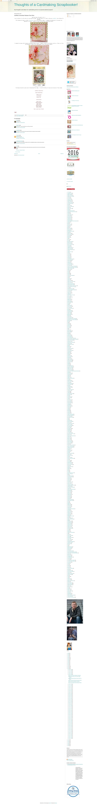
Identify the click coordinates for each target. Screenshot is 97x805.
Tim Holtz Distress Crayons (71, 560)
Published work (69, 462)
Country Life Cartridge (70, 275)
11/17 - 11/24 (70, 685)
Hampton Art (69, 355)
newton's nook (69, 424)
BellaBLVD (68, 230)
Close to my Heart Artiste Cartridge (72, 267)
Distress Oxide (69, 301)
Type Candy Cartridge (70, 571)
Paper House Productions (71, 435)
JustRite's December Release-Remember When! (75, 680)
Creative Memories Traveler (71, 286)
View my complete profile (70, 760)
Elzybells (68, 315)
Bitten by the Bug (69, 234)
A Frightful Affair (69, 200)
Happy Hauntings (69, 359)
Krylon (68, 395)
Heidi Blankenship (38, 92)
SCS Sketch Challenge (70, 487)
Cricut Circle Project (70, 288)
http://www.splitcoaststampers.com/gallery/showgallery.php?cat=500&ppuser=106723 (75, 764)
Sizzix (68, 501)
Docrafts (68, 303)
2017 (68, 663)
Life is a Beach (69, 399)
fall (67, 322)
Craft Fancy (69, 278)
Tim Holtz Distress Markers (71, 561)
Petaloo (68, 449)
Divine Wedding (69, 302)
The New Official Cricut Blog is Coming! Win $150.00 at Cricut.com (77, 106)
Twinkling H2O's (69, 570)
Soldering (68, 507)
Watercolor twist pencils (70, 580)
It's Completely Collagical (70, 181)
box (67, 238)
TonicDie (68, 565)
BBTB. (68, 227)
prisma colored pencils (70, 458)
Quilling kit (68, 468)
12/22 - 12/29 (70, 670)
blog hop (68, 236)
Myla (68, 418)
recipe (68, 471)
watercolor (68, 579)
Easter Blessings (69, 311)
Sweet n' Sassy (69, 539)
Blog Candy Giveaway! (75, 110)
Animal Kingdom (69, 214)
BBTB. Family (69, 228)
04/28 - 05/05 (70, 719)
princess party (69, 457)
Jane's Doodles (69, 384)
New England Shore (70, 423)
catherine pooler (69, 251)
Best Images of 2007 (70, 231)
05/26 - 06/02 (70, 714)
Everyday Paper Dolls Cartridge (71, 318)
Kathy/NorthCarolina (19, 141)
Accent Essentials (69, 203)
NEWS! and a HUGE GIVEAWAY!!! (76, 115)
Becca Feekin (69, 229)
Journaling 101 (69, 387)
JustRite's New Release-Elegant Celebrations (74, 675)
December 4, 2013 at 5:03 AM (20, 143)
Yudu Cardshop (69, 596)
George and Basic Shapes (71, 338)
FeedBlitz (71, 61)
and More (68, 213)
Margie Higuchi (39, 106)
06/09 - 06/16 (70, 712)
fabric (68, 321)
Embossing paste (69, 317)
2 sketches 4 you (69, 193)
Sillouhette (68, 498)
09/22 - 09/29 (70, 694)
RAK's (68, 470)
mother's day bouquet (70, 414)
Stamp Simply (69, 523)
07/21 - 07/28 (70, 705)
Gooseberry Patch (69, 348)
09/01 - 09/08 (70, 698)
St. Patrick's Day (69, 522)
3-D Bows (68, 197)
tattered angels (69, 547)
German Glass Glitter (70, 340)
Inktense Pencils (69, 381)
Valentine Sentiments (70, 573)
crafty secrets (69, 280)
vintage (68, 576)
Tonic (68, 564)
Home (39, 153)
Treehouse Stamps (70, 568)
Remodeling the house (70, 472)
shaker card (69, 492)
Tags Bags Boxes (69, 546)
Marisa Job (39, 97)
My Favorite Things (70, 417)
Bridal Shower (69, 242)
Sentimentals (69, 490)
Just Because (69, 390)
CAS (68, 250)
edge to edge (69, 313)
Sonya (17, 120)
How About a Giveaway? (75, 95)
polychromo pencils (70, 453)
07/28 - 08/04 (70, 704)
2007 (68, 745)
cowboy (68, 276)
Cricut (68, 287)
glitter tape (68, 346)
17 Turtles (68, 192)
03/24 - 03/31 (70, 725)
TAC (68, 544)
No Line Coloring (69, 425)
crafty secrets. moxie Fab (70, 281)
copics (68, 273)
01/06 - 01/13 (70, 738)
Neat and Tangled (69, 421)
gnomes (68, 347)
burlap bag (68, 245)
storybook (68, 531)
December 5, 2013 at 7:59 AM (20, 150)
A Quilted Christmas (70, 202)
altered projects (69, 208)
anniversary (69, 215)
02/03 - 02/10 (70, 733)
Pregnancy (68, 454)
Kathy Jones (38, 104)
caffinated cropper (69, 247)
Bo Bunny (68, 237)
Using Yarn (68, 572)
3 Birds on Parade (69, 195)
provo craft (68, 460)
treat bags (68, 567)
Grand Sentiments (69, 350)
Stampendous (69, 524)
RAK (68, 469)
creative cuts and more (70, 283)
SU (67, 533)
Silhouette (68, 497)
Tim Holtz (68, 559)
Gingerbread (69, 343)
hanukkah (68, 357)
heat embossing (69, 360)
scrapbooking (69, 486)
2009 (68, 743)
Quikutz (68, 467)
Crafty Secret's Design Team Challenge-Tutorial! (74, 682)
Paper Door (69, 434)
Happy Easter (69, 358)
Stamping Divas (69, 527)
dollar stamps (69, 305)
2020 (68, 660)
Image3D (68, 375)
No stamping (69, 426)
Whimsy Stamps (69, 583)
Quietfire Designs (69, 466)
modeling (68, 412)
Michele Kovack (39, 105)
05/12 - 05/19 (70, 717)
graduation (68, 349)
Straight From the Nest (70, 532)
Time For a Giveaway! (75, 120)
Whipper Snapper (69, 584)
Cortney (68, 274)
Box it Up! (68, 239)
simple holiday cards (70, 500)
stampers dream (69, 525)
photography (69, 450)
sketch (68, 502)
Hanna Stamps (69, 356)
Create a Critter (69, 282)
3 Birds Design (69, 194)
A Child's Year (69, 199)
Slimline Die (69, 504)
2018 (68, 662)
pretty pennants (69, 455)
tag (67, 545)
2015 (68, 666)
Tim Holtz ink (69, 562)
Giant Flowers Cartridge (70, 342)
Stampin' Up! (69, 526)
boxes (68, 240)
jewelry (68, 385)
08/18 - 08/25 (70, 700)
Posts (69, 15)
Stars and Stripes (69, 528)
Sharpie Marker (69, 494)
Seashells (68, 488)
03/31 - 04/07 (70, 724)
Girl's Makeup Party (70, 344)
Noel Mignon (69, 428)
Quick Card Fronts (69, 464)
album (68, 204)
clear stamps (69, 265)
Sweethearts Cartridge (70, 541)
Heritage (68, 363)
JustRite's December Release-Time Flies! (74, 681)
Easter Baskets (69, 310)
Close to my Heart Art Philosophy (71, 266)
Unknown (17, 135)
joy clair (68, 388)
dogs (68, 304)
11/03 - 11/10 (70, 687)
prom (68, 459)
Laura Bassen (69, 396)
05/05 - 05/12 (70, 718)
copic (68, 271)
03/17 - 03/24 (70, 726)
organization (69, 430)
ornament (68, 431)
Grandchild (68, 351)
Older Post (62, 153)
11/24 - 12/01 (70, 684)
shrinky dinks (69, 496)
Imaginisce (68, 377)
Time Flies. (31, 20)
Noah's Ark (68, 427)
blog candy (68, 235)
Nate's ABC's (69, 420)
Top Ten (68, 566)
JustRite (68, 392)
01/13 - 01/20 (70, 737)
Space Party (69, 510)
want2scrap (69, 578)
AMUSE (68, 212)
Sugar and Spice (69, 535)
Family (68, 323)
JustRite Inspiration (39, 90)
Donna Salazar (69, 306)
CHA (68, 252)
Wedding (68, 581)
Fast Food (68, 324)
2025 (68, 654)
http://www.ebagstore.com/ (20, 137)
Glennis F (17, 125)
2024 (68, 655)
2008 (68, 744)
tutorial (68, 569)
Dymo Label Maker (70, 308)
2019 (68, 661)
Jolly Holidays (69, 386)
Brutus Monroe (69, 243)
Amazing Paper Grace (70, 210)
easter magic (69, 312)
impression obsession (70, 378)
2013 (68, 668)
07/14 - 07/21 (70, 706)
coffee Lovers (69, 269)
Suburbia (68, 534)
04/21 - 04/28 (70, 720)
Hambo (68, 354)
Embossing (69, 316)
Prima (68, 456)
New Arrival (69, 422)
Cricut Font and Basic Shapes (71, 289)
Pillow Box (68, 451)
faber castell (69, 320)
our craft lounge (69, 432)
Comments (69, 16)
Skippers (68, 503)
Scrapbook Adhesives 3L (70, 485)
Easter (68, 309)
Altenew (68, 207)
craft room (68, 279)
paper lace (68, 436)
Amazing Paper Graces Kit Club (71, 211)
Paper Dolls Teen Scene (70, 433)
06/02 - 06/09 (70, 713)
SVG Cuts (68, 538)
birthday (68, 232)
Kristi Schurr (39, 107)
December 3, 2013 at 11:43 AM (20, 127)
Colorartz (68, 270)
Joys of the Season (70, 389)
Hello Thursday (69, 361)
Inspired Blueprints (70, 383)
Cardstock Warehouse (70, 249)
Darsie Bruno (38, 99)
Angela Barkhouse (39, 102)
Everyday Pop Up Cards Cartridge (72, 319)
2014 (68, 667)
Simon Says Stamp (70, 499)
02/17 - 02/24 (70, 731)
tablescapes (69, 543)
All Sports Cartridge (70, 206)
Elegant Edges (69, 314)
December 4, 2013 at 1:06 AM (20, 132)
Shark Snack (69, 493)
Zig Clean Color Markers (70, 597)
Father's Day (69, 325)
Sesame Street (69, 491)
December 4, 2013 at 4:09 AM (20, 138)
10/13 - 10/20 (70, 691)
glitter (68, 345)
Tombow (68, 563)
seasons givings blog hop (70, 489)
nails (68, 419)
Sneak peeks (69, 505)
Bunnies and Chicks (70, 244)
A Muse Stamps (69, 201)
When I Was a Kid (69, 582)
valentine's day (69, 574)
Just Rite (68, 391)
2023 (68, 656)
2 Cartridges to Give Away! (75, 100)
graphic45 (68, 352)
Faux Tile (68, 326)
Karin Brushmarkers (70, 393)
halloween (68, 353)
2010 (68, 742)
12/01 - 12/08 (70, 674)
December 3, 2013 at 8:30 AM (20, 122)
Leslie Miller (18, 130)
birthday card (69, 233)
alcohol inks (69, 205)
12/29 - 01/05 (70, 669)
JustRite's (55, 18)
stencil (68, 529)
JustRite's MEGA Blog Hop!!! (75, 90)
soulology (68, 509)
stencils (68, 530)
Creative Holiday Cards (70, 284)
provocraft (68, 461)
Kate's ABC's (69, 394)
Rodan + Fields (69, 473)
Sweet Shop (69, 540)
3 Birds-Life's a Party (70, 196)
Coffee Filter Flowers (70, 268)
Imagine (68, 376)
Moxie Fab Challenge (70, 415)
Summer (68, 536)
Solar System (69, 506)
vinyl (68, 577)
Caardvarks (69, 246)
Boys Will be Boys (69, 241)
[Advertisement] (72, 24)
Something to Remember (70, 508)
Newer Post (16, 153)
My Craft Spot (69, 416)
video (68, 575)
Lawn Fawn (69, 397)
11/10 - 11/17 (70, 686)
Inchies (68, 379)
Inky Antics (68, 382)
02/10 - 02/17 (70, 732)
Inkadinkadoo (69, 380)
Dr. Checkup (69, 307)
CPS (68, 277)
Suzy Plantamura (69, 537)
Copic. (68, 272)
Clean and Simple (69, 264)
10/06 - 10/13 (70, 692)
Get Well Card (69, 341)
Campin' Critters (69, 248)
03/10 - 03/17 (70, 727)
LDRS (68, 398)
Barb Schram (39, 103)
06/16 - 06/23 (70, 711)
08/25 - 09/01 (70, 699)
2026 (68, 653)
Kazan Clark (38, 101)
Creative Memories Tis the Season (72, 285)
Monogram (68, 413)
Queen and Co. (69, 463)
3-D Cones (68, 198)
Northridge (68, 429)
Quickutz (68, 465)
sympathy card (69, 542)
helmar (68, 362)
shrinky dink (69, 495)
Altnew (68, 209)
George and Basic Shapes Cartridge (72, 339)
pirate (68, 452)
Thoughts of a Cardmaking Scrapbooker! (46, 5)
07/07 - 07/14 (70, 707)
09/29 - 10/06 (70, 693)
